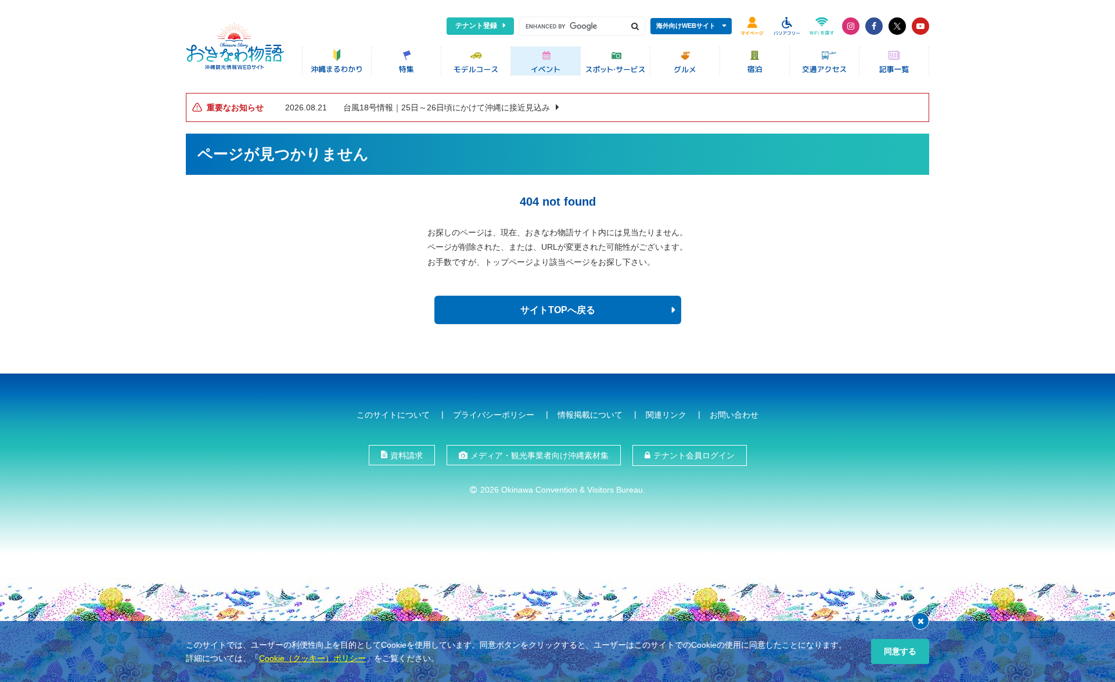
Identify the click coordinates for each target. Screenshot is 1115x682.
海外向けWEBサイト (685, 25)
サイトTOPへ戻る (557, 310)
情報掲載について (590, 414)
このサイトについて (393, 414)
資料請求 (406, 455)
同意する (900, 651)
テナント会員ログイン (694, 455)
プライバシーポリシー (493, 414)
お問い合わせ (734, 414)
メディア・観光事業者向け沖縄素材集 (539, 455)
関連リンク (666, 414)
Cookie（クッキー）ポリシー (312, 658)
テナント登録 (476, 25)
